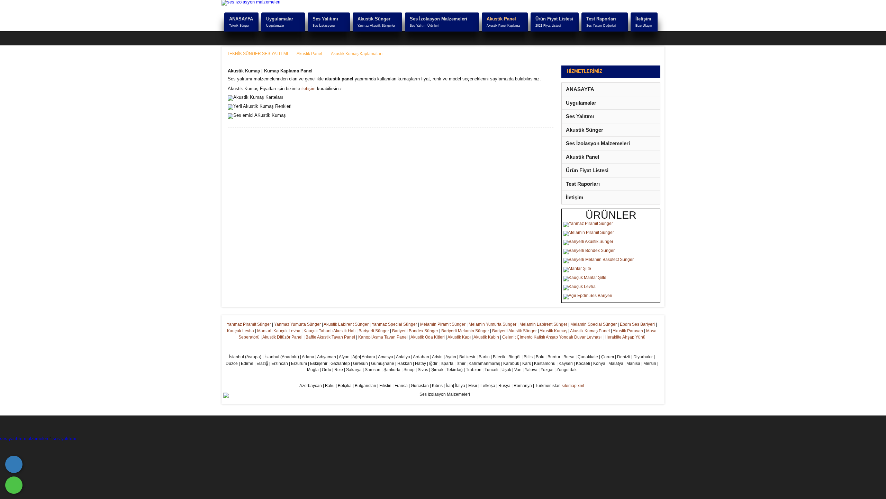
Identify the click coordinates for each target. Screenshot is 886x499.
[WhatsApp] (13, 485)
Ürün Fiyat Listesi (554, 18)
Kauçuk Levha (240, 331)
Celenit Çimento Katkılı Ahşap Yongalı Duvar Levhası (552, 337)
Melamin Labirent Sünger (543, 324)
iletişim (308, 88)
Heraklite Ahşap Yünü (625, 337)
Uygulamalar (279, 18)
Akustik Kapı (459, 337)
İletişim (643, 18)
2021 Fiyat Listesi (548, 25)
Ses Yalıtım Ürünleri (424, 25)
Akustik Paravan (628, 331)
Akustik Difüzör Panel (282, 337)
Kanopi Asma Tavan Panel (383, 337)
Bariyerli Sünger (374, 331)
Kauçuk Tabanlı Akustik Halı (329, 331)
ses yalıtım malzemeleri (24, 438)
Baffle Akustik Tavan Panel (330, 337)
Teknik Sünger (239, 25)
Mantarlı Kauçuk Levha (278, 331)
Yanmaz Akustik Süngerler (376, 25)
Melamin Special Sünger (593, 324)
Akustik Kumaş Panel (590, 331)
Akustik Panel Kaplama (503, 25)
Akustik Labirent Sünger (346, 324)
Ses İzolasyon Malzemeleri (438, 18)
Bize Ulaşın (643, 25)
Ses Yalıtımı (325, 18)
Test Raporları (601, 18)
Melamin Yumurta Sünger (492, 324)
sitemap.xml (573, 386)
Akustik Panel (501, 18)
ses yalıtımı (64, 438)
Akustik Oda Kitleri (427, 337)
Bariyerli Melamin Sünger (465, 331)
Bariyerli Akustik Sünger (514, 331)
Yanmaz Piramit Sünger (249, 324)
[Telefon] (13, 464)
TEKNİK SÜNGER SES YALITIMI (257, 54)
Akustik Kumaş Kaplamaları (356, 54)
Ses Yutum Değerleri (601, 25)
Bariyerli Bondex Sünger (415, 331)
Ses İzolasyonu (324, 25)
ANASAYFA (241, 18)
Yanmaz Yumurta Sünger (297, 324)
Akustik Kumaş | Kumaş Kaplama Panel (270, 70)
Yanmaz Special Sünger (394, 324)
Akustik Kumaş (553, 331)
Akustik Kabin (486, 337)
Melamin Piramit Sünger (442, 324)
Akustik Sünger (374, 18)
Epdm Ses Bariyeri (637, 324)
